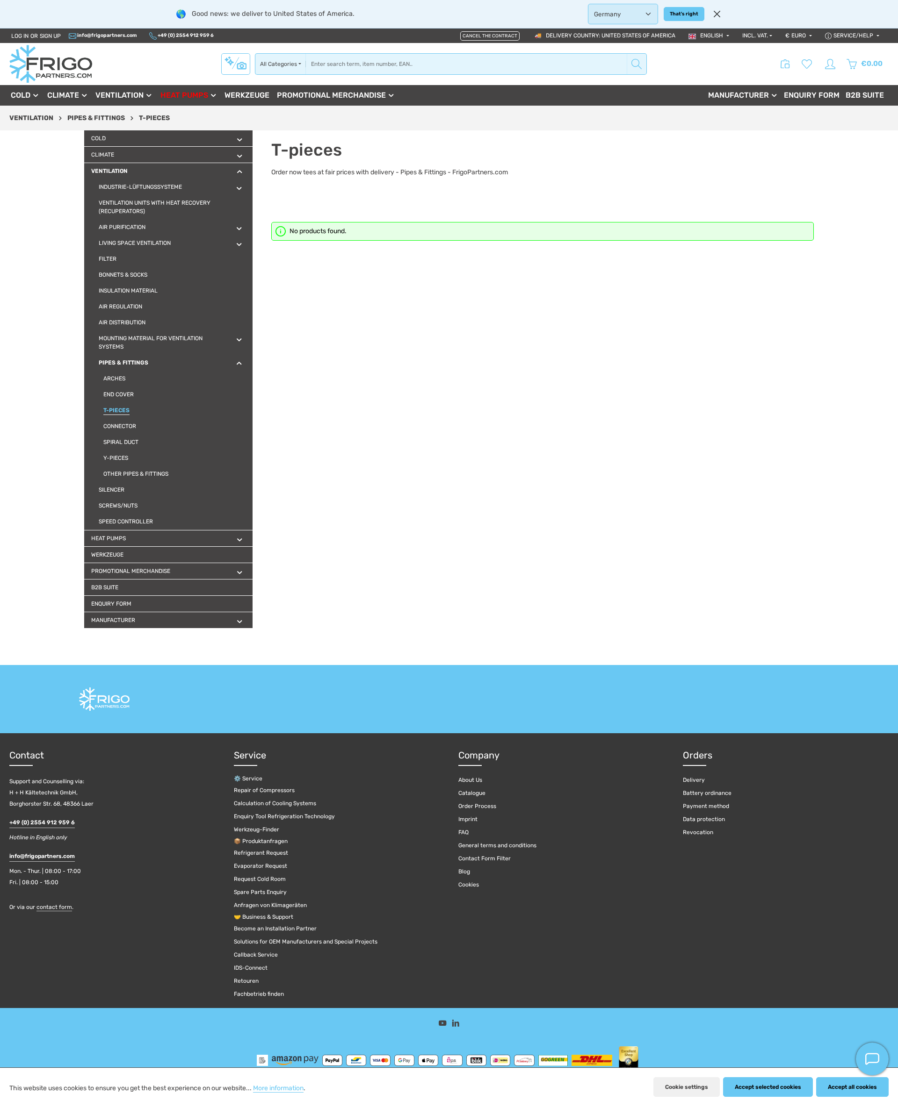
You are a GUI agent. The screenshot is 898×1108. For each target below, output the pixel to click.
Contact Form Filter (484, 858)
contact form (54, 907)
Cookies (468, 884)
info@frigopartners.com (106, 35)
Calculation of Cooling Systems (275, 803)
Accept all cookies (852, 1087)
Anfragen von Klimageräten (270, 905)
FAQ (463, 832)
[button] (239, 139)
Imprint (468, 819)
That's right (684, 14)
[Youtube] (443, 1025)
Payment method (706, 806)
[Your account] (830, 64)
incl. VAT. (755, 35)
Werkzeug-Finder (256, 829)
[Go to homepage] (50, 64)
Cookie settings (686, 1087)
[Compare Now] (785, 64)
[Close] (717, 14)
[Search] (637, 64)
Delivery (694, 780)
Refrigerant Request (261, 853)
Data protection (704, 819)
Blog (464, 871)
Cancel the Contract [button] (490, 36)
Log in (20, 36)
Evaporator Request (260, 866)
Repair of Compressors (264, 790)
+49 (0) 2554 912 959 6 (185, 35)
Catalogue (471, 793)
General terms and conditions (497, 845)
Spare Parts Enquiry (260, 892)
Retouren (246, 981)
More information (278, 1088)
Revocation (698, 832)
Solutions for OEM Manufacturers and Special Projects (305, 941)
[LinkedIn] (456, 1025)
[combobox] (466, 64)
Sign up (50, 36)
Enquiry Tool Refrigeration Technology (284, 816)
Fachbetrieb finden (259, 994)
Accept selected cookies (768, 1087)
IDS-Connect (251, 968)
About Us (470, 780)
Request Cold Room (260, 879)
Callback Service (256, 954)
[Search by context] (236, 63)
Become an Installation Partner (275, 928)
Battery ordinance (707, 793)
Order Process (477, 806)
